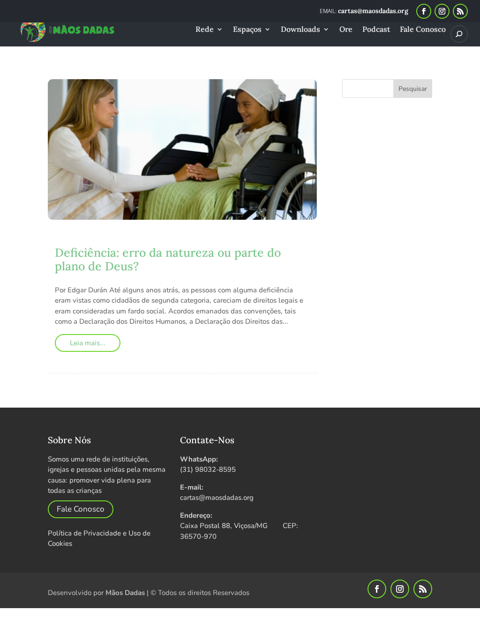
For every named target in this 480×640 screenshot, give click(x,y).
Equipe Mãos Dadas (105, 238)
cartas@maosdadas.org (217, 497)
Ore (345, 30)
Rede (204, 30)
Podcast (376, 30)
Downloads (300, 30)
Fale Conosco (423, 30)
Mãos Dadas (125, 592)
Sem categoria (258, 238)
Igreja (198, 238)
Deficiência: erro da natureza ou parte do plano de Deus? (168, 259)
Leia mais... (87, 343)
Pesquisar (412, 88)
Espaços (247, 30)
